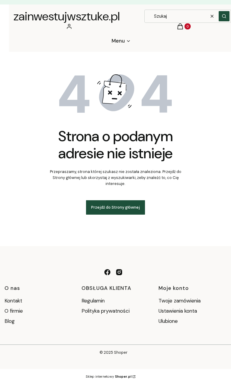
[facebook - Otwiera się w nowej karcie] (107, 272)
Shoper (121, 352)
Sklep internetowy (108, 376)
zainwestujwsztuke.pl (67, 16)
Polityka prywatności (106, 311)
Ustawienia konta (178, 311)
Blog (10, 321)
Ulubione (168, 321)
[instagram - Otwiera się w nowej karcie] (119, 272)
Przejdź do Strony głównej (115, 207)
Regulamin (93, 300)
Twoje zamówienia (180, 300)
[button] (224, 16)
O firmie (14, 311)
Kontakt (13, 300)
